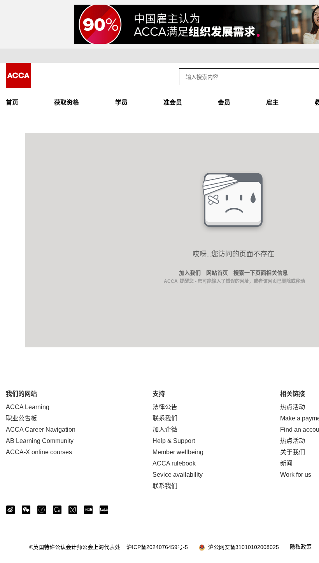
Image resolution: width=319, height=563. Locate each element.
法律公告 (164, 407)
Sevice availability (177, 474)
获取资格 (66, 102)
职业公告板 (21, 418)
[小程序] (41, 509)
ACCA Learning (27, 407)
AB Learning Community (40, 441)
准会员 (172, 102)
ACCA (171, 281)
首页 (12, 102)
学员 (121, 102)
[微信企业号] (57, 509)
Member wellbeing (177, 452)
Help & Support (173, 441)
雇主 (272, 102)
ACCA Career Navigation (40, 429)
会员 (224, 102)
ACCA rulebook (174, 463)
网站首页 (217, 273)
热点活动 (292, 407)
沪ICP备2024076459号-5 (108, 547)
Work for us (295, 474)
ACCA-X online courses (39, 452)
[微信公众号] (26, 509)
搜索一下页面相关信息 (260, 273)
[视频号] (72, 509)
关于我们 (292, 452)
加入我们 (190, 273)
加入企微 (164, 429)
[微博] (10, 509)
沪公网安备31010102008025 (242, 547)
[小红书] (88, 509)
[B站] (104, 509)
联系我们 (164, 418)
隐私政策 (301, 547)
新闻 (286, 463)
